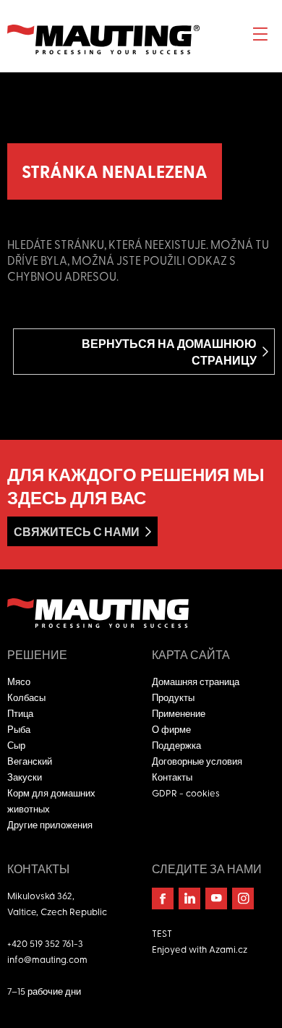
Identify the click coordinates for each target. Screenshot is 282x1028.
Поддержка (176, 745)
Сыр (16, 745)
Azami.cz (228, 949)
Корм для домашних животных (51, 800)
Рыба (18, 729)
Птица (20, 713)
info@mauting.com (47, 959)
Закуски (24, 776)
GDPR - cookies (186, 792)
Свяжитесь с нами (77, 531)
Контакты (172, 776)
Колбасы (26, 697)
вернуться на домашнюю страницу (169, 351)
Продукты (173, 697)
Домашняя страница (195, 681)
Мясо (18, 681)
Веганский (29, 761)
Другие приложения (50, 824)
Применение (178, 713)
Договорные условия (197, 761)
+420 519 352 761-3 (45, 943)
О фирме (171, 729)
